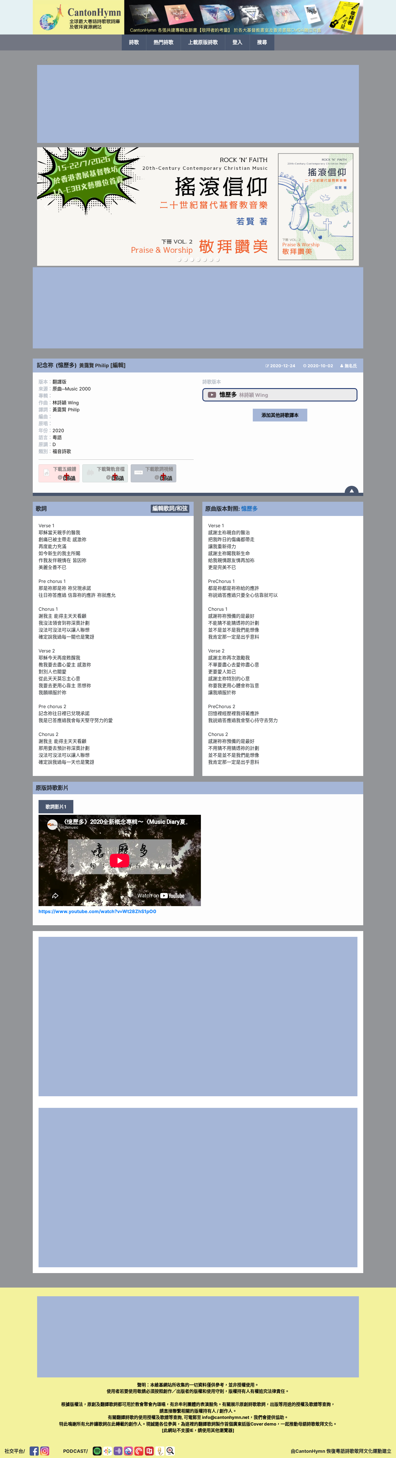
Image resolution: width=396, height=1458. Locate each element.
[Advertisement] (198, 104)
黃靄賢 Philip (94, 365)
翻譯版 (59, 382)
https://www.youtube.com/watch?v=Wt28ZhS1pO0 (97, 911)
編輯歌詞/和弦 (170, 508)
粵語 (57, 437)
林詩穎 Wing (65, 403)
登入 (237, 42)
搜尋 (262, 42)
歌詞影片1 (56, 807)
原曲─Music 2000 (71, 389)
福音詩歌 (61, 451)
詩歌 (134, 42)
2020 (58, 430)
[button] (46, 206)
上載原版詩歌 (203, 42)
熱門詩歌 (163, 42)
